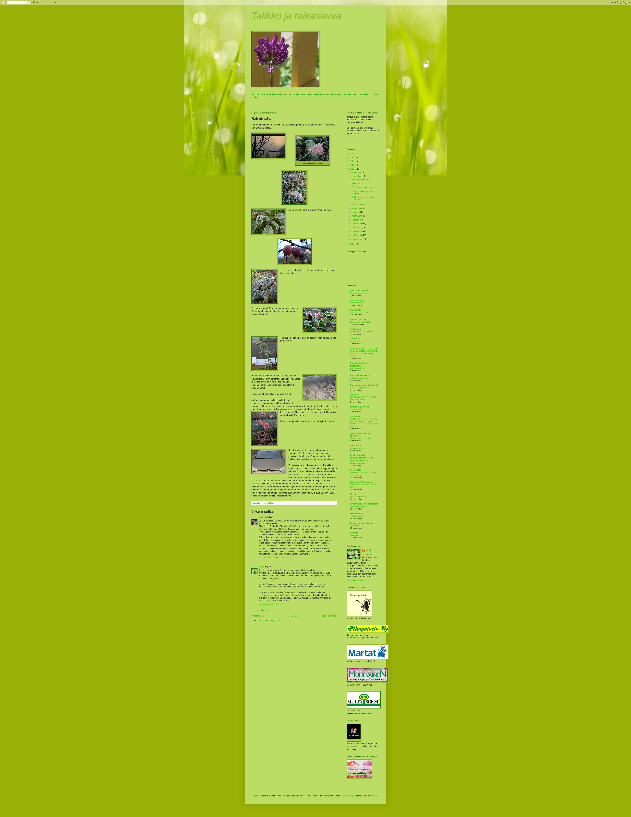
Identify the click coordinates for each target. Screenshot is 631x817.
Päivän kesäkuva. (357, 368)
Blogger (373, 796)
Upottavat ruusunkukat (359, 312)
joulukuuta (357, 172)
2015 (352, 153)
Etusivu (294, 616)
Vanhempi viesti (329, 616)
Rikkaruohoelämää (359, 290)
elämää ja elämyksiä (359, 407)
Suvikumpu (355, 329)
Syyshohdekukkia (357, 303)
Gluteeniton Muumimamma (362, 482)
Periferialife (355, 470)
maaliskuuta (357, 231)
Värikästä (354, 535)
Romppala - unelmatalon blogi (364, 385)
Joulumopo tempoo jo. (362, 179)
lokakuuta (356, 204)
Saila (261, 517)
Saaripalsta (355, 310)
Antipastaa (355, 416)
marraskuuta (358, 176)
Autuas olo (355, 339)
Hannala (354, 533)
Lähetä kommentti (263, 610)
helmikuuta (357, 235)
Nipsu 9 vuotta (356, 409)
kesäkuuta (357, 220)
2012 (352, 165)
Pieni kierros (355, 341)
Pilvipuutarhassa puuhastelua (364, 504)
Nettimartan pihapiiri (359, 319)
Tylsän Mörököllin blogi (360, 433)
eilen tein (354, 395)
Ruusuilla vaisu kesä (358, 293)
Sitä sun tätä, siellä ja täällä (360, 322)
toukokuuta (357, 224)
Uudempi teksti (259, 616)
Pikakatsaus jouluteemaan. (364, 187)
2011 (352, 169)
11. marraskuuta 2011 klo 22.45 (273, 558)
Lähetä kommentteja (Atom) (269, 620)
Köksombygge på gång (359, 378)
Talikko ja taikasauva (296, 15)
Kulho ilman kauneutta (359, 506)
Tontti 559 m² (356, 445)
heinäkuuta (357, 216)
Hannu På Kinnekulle (360, 375)
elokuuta (356, 212)
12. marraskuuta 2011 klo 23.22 (273, 604)
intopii (261, 566)
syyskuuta (356, 208)
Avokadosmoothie (357, 516)
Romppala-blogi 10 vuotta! (360, 388)
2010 (352, 244)
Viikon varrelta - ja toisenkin (361, 332)
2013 (352, 161)
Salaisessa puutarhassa (361, 523)
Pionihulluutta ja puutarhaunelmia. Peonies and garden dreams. (362, 458)
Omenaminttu (356, 513)
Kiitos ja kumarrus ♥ (358, 497)
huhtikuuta (357, 227)
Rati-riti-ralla (357, 183)
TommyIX (351, 796)
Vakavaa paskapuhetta (359, 448)
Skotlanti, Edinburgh (358, 463)
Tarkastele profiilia (355, 580)
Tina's (353, 494)
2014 (352, 157)
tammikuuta (357, 239)
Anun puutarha (357, 300)
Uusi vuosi (354, 526)
